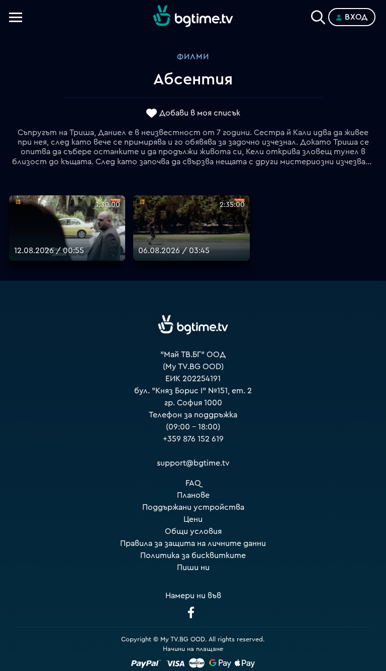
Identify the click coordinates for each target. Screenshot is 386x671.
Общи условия (193, 531)
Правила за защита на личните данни (193, 543)
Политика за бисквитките (193, 555)
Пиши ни (193, 568)
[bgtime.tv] (193, 325)
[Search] (318, 15)
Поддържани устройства (193, 507)
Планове (193, 495)
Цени (193, 519)
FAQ (193, 483)
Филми (193, 57)
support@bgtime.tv (193, 463)
